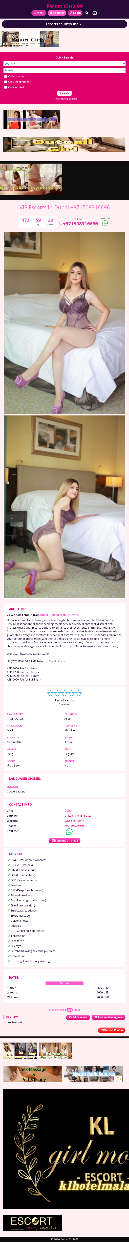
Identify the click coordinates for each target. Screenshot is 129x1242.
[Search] (87, 13)
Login (77, 13)
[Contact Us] (95, 13)
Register (58, 13)
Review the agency (110, 1017)
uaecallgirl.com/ (74, 820)
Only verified (16, 87)
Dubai (44, 615)
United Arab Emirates (64, 615)
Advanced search (66, 99)
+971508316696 (80, 223)
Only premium (17, 76)
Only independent (19, 82)
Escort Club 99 (64, 6)
